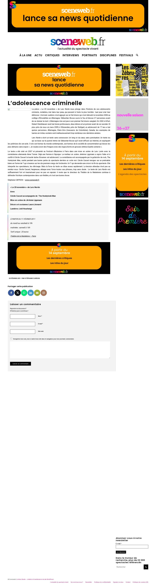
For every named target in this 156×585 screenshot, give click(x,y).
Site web (41, 331)
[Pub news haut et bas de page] (59, 95)
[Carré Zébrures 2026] (132, 96)
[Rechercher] (136, 55)
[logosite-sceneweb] (78, 42)
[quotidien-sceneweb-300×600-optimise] (132, 197)
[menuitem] (25, 55)
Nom (40, 316)
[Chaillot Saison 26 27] (132, 130)
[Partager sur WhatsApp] (24, 293)
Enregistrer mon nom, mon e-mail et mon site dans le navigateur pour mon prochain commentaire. (43, 339)
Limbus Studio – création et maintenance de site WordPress (35, 579)
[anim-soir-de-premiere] (132, 231)
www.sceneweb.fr (32, 180)
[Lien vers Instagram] (44, 293)
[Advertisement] (132, 268)
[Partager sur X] (18, 293)
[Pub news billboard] (78, 31)
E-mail (40, 324)
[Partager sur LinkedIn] (31, 293)
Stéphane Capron (32, 278)
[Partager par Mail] (37, 293)
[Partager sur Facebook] (11, 293)
